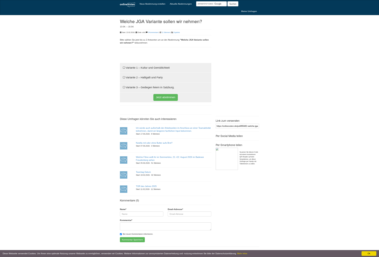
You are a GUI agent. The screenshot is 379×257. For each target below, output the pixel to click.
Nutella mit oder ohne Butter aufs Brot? (154, 143)
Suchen (232, 4)
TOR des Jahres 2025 (146, 186)
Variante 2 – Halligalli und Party (144, 77)
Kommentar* (126, 220)
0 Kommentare (153, 32)
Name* (123, 209)
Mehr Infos (242, 253)
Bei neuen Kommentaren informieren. (138, 234)
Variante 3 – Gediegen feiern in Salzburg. (149, 87)
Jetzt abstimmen (165, 97)
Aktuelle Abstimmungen (181, 4)
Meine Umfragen (249, 11)
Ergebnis (177, 32)
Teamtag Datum (143, 172)
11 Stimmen (166, 32)
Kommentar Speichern (132, 240)
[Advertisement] (154, 54)
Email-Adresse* (175, 209)
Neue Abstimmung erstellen (152, 4)
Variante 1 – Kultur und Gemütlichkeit (147, 67)
